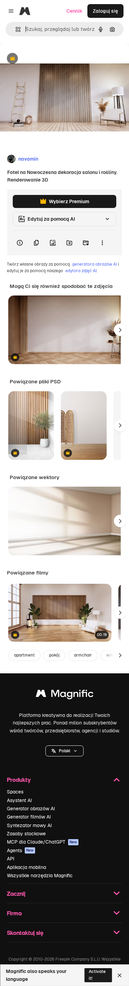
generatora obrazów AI (94, 264)
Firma (14, 913)
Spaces (15, 792)
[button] (64, 750)
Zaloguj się (105, 11)
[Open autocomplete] (15, 29)
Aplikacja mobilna (26, 867)
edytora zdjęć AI (81, 271)
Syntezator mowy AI (29, 825)
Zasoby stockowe (26, 834)
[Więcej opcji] (102, 243)
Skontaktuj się (25, 932)
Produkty (19, 779)
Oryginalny (47, 59)
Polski (64, 751)
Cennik (74, 11)
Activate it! (97, 975)
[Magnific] (65, 695)
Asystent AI (19, 800)
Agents (20, 850)
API (10, 859)
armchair (83, 655)
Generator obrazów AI (31, 808)
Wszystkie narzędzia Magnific (40, 875)
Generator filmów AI (29, 817)
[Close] (119, 975)
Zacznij (16, 893)
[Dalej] (120, 329)
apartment (24, 655)
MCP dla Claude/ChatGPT (42, 842)
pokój (54, 655)
